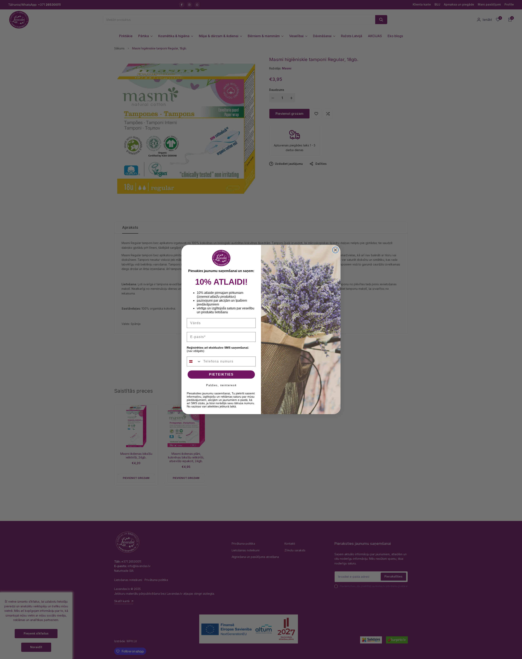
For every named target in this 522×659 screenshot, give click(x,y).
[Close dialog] (335, 250)
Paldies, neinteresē (221, 385)
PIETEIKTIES (221, 374)
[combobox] (194, 361)
